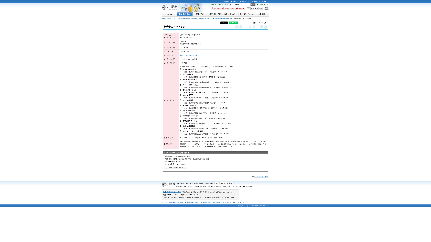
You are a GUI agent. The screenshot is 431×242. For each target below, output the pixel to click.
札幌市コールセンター (172, 192)
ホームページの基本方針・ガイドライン (217, 202)
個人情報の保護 (192, 202)
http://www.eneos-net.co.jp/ (188, 55)
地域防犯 (195, 18)
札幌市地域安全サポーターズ (223, 18)
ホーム (164, 18)
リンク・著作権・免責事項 (173, 202)
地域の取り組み (205, 18)
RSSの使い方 (240, 202)
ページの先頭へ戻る (261, 177)
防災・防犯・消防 (174, 18)
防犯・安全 (186, 18)
